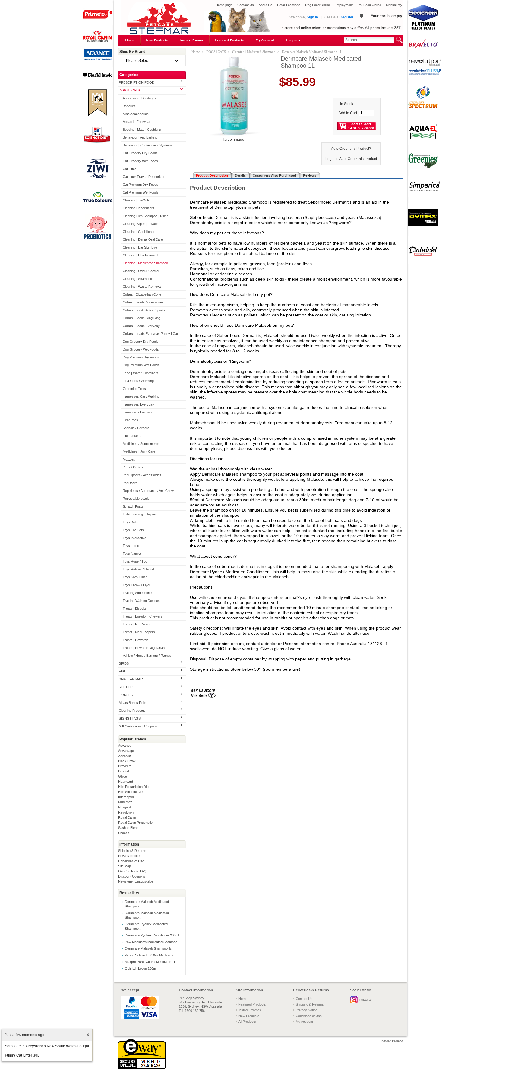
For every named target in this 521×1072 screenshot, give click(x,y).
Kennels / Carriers (136, 428)
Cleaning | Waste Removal (142, 286)
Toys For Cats (133, 530)
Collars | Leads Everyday (141, 326)
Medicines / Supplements (141, 443)
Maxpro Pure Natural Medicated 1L (150, 962)
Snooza (123, 833)
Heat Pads (130, 420)
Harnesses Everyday (138, 404)
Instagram (365, 999)
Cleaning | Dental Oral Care (143, 239)
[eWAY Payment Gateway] (142, 1068)
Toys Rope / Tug (135, 561)
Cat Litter (129, 169)
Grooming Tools (134, 388)
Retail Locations (288, 5)
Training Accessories (138, 593)
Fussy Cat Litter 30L (22, 1055)
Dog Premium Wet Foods (141, 365)
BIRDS (124, 663)
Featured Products (229, 40)
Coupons (293, 40)
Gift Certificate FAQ (132, 871)
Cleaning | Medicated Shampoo (145, 263)
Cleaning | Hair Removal (140, 255)
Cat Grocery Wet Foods (140, 161)
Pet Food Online (369, 5)
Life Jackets (132, 436)
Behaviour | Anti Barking (140, 137)
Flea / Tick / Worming (138, 381)
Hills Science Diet (131, 792)
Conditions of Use (131, 861)
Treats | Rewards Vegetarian (144, 648)
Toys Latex (131, 545)
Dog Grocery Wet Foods (141, 349)
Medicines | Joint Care (139, 451)
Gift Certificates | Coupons (138, 726)
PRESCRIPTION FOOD (136, 82)
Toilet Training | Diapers (140, 514)
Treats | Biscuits (135, 608)
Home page (224, 5)
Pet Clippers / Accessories (142, 475)
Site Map (124, 866)
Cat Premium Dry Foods (140, 184)
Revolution (126, 812)
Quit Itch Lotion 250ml (140, 968)
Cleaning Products (132, 710)
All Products (247, 1021)
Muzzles (129, 459)
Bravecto (124, 766)
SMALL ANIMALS (131, 679)
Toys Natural (132, 553)
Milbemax (125, 802)
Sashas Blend (128, 828)
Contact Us (245, 5)
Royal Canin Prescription (136, 822)
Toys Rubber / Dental (138, 569)
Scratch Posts (133, 506)
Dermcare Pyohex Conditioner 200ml (152, 935)
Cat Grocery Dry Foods (140, 153)
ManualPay (394, 5)
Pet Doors (130, 483)
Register (346, 17)
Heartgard (125, 781)
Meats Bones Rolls (132, 703)
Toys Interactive (134, 538)
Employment (344, 5)
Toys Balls (130, 522)
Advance (124, 745)
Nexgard (124, 807)
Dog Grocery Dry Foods (141, 341)
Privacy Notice (129, 856)
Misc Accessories (136, 114)
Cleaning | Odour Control (141, 271)
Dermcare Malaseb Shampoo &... (149, 948)
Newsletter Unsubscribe (135, 881)
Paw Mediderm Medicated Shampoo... (152, 942)
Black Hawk (127, 761)
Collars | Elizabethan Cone (142, 294)
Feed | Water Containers (141, 373)
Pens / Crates (133, 467)
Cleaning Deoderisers (138, 208)
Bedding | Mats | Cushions (142, 129)
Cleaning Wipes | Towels (140, 224)
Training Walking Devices (141, 600)
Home (129, 40)
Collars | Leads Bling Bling (141, 318)
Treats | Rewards (135, 640)
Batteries (129, 106)
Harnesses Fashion (137, 412)
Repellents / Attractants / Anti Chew (148, 491)
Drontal (123, 771)
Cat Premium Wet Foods (141, 192)
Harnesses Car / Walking (141, 396)
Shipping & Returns (132, 850)
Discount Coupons (131, 876)
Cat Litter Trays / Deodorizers (144, 176)
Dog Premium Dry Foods (141, 357)
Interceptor (126, 797)
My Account (264, 40)
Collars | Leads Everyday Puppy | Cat (150, 333)
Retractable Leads (136, 498)
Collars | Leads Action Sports (144, 310)
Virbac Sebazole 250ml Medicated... (151, 955)
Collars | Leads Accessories (143, 302)
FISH (122, 671)
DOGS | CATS (129, 90)
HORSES (126, 695)
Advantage (126, 751)
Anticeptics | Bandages (139, 98)
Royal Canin (127, 817)
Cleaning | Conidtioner (139, 231)
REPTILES (126, 687)
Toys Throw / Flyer (136, 585)
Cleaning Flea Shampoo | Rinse (146, 216)
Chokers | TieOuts (136, 200)
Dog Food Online (317, 5)
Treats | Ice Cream (136, 624)
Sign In (312, 17)
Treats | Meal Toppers (139, 632)
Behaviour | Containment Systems (147, 145)
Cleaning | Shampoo (137, 279)
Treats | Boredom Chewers (143, 616)
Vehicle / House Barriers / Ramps (147, 655)
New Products (157, 40)
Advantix (124, 756)
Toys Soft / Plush (135, 577)
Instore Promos (191, 40)
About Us (265, 5)
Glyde (122, 776)
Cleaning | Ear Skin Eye (140, 247)
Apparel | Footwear (136, 122)
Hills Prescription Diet (133, 786)
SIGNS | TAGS (130, 718)
